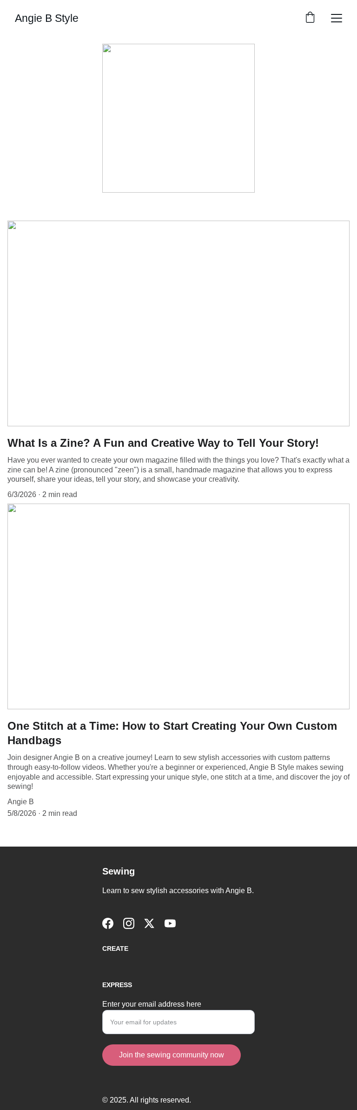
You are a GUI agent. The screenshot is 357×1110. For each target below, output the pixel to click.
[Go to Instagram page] (128, 923)
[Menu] (336, 18)
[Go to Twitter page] (149, 923)
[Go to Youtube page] (170, 923)
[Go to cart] (310, 18)
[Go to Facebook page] (107, 923)
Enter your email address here (151, 1004)
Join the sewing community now (171, 1055)
